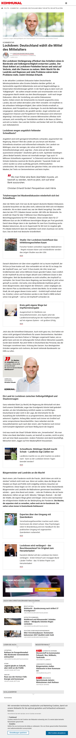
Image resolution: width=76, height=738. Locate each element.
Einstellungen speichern (18, 732)
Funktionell (13, 717)
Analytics (12, 724)
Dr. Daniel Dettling (13, 670)
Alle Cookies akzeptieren (57, 733)
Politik (6, 8)
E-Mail (7, 588)
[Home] (12, 3)
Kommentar (14, 8)
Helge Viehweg (44, 684)
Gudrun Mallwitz (45, 673)
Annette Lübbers (44, 659)
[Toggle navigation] (66, 3)
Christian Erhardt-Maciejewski (23, 53)
